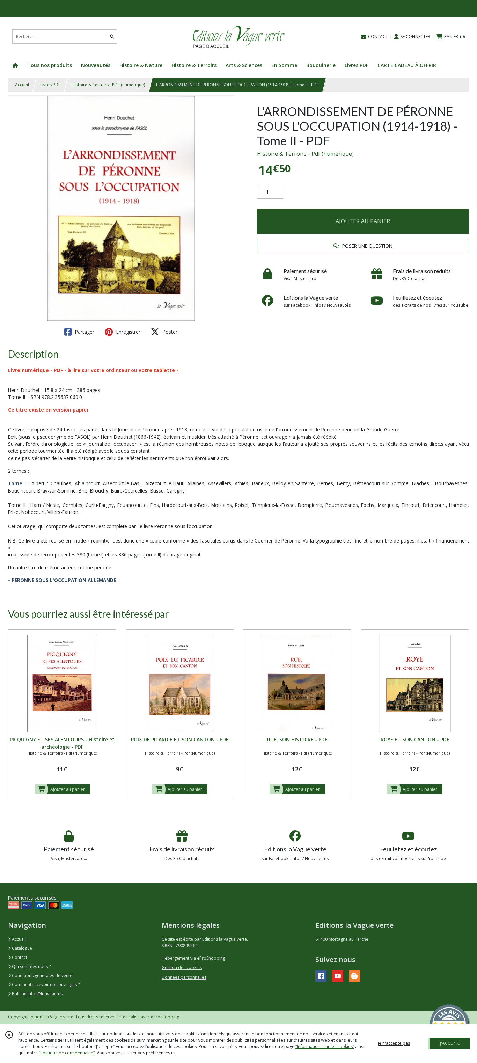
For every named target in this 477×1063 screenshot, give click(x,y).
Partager (83, 331)
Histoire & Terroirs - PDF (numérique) (108, 85)
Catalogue (21, 948)
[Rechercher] (112, 36)
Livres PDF (50, 85)
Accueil (22, 85)
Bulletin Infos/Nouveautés (37, 994)
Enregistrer (127, 331)
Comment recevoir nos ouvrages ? (45, 985)
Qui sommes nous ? (31, 966)
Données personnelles (184, 977)
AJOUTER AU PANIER (363, 221)
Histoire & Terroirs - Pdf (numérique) (305, 154)
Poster (169, 331)
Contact (19, 957)
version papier (71, 409)
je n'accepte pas (394, 1043)
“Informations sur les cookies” (324, 1046)
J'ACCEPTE (450, 1043)
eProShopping (165, 1017)
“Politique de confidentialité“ (67, 1053)
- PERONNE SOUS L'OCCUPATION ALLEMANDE (62, 580)
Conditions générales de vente (41, 975)
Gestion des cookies (182, 967)
